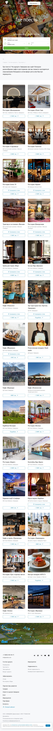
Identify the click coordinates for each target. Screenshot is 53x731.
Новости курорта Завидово (11, 692)
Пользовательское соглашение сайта (13, 718)
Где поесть (6, 667)
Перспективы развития (10, 686)
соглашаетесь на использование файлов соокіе (21, 724)
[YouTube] (45, 655)
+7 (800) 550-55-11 (8, 655)
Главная (5, 62)
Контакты (5, 704)
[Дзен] (48, 655)
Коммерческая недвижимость (36, 671)
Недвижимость (32, 666)
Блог (4, 695)
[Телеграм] (34, 655)
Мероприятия (32, 662)
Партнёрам (6, 701)
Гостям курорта (13, 62)
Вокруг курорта (7, 671)
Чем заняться (6, 669)
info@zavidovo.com (7, 657)
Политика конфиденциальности (11, 721)
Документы (6, 716)
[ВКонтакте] (41, 655)
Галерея (5, 689)
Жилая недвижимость (34, 669)
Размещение (6, 664)
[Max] (37, 655)
